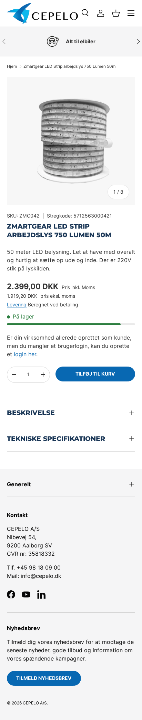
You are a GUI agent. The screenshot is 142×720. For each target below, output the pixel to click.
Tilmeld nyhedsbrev (44, 678)
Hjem (12, 66)
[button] (115, 13)
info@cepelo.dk (41, 575)
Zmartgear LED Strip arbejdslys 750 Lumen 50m (69, 66)
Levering (17, 304)
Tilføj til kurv (95, 374)
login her (25, 354)
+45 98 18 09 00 (39, 567)
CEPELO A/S (35, 702)
